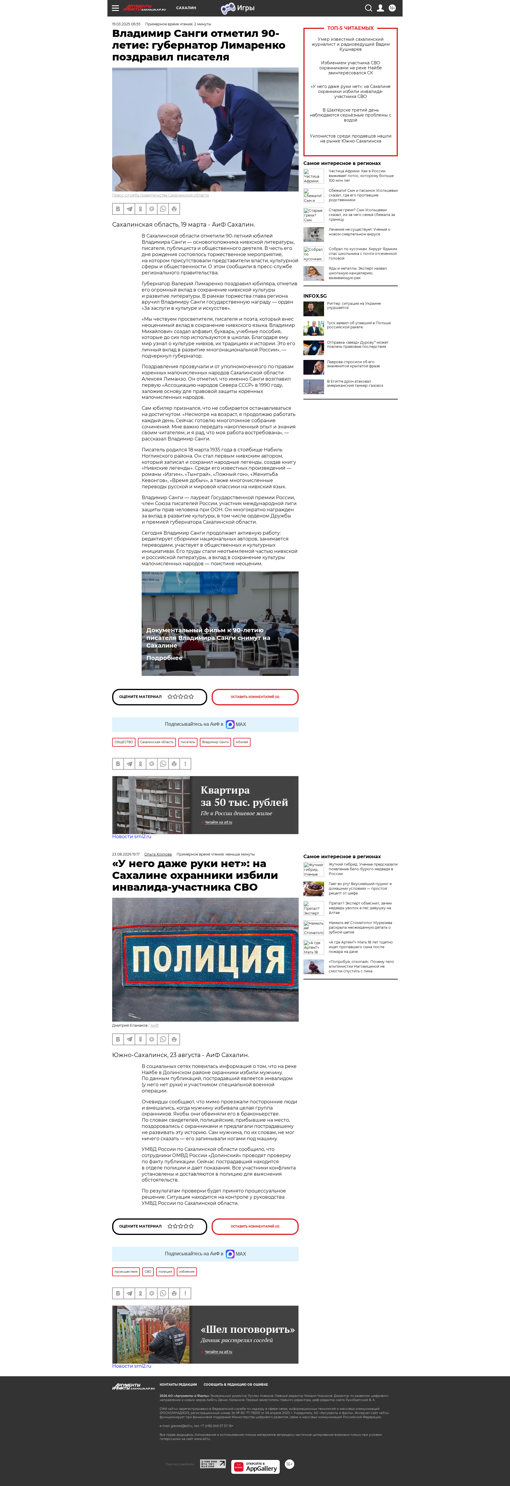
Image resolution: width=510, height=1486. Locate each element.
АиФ (155, 1025)
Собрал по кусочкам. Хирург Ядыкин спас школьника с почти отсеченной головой (363, 253)
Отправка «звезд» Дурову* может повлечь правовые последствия (357, 344)
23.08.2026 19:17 (126, 854)
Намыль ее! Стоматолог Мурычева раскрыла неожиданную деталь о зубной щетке (360, 927)
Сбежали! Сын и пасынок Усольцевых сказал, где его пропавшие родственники (363, 195)
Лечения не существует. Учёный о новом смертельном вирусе (359, 231)
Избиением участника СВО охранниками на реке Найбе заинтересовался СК (350, 68)
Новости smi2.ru (131, 836)
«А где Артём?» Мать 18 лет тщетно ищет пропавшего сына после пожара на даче (361, 947)
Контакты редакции (178, 1385)
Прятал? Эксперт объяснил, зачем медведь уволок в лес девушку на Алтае (360, 908)
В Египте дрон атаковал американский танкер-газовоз (355, 383)
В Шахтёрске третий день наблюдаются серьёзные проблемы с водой (350, 115)
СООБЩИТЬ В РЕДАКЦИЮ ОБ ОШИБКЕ (236, 1385)
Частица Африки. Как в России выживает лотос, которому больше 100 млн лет (361, 176)
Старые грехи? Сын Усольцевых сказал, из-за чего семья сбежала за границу (362, 215)
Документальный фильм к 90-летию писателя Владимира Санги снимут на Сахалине (208, 638)
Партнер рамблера (180, 1464)
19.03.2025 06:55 (126, 24)
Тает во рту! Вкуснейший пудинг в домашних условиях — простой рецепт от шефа (360, 888)
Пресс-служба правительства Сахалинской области (160, 195)
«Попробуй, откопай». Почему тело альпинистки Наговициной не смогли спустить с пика (361, 966)
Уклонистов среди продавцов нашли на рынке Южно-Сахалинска (351, 139)
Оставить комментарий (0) (255, 697)
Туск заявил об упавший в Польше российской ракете (359, 325)
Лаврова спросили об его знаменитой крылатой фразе (353, 364)
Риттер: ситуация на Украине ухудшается (354, 306)
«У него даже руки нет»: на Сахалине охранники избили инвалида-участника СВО (351, 91)
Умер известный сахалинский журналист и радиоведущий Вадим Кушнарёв (351, 44)
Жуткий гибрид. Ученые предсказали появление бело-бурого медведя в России (363, 869)
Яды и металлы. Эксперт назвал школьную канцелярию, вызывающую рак (358, 273)
